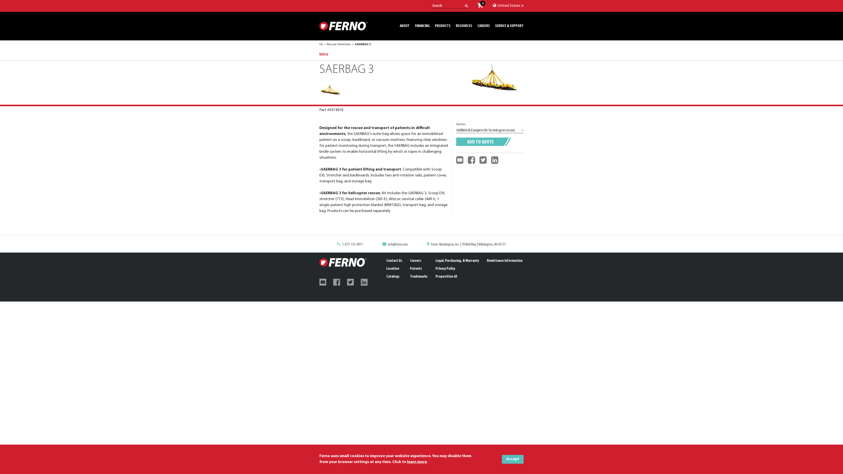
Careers (415, 261)
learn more (417, 462)
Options (461, 124)
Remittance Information (504, 261)
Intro (323, 54)
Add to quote (480, 142)
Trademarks (419, 277)
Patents (416, 269)
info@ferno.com (398, 245)
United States (508, 6)
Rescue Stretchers (339, 44)
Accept (512, 459)
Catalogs (393, 277)
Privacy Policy (445, 269)
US (321, 44)
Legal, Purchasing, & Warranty (457, 261)
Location (392, 269)
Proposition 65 (447, 277)
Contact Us (394, 261)
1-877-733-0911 (352, 245)
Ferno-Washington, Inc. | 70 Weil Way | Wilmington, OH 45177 (468, 245)
